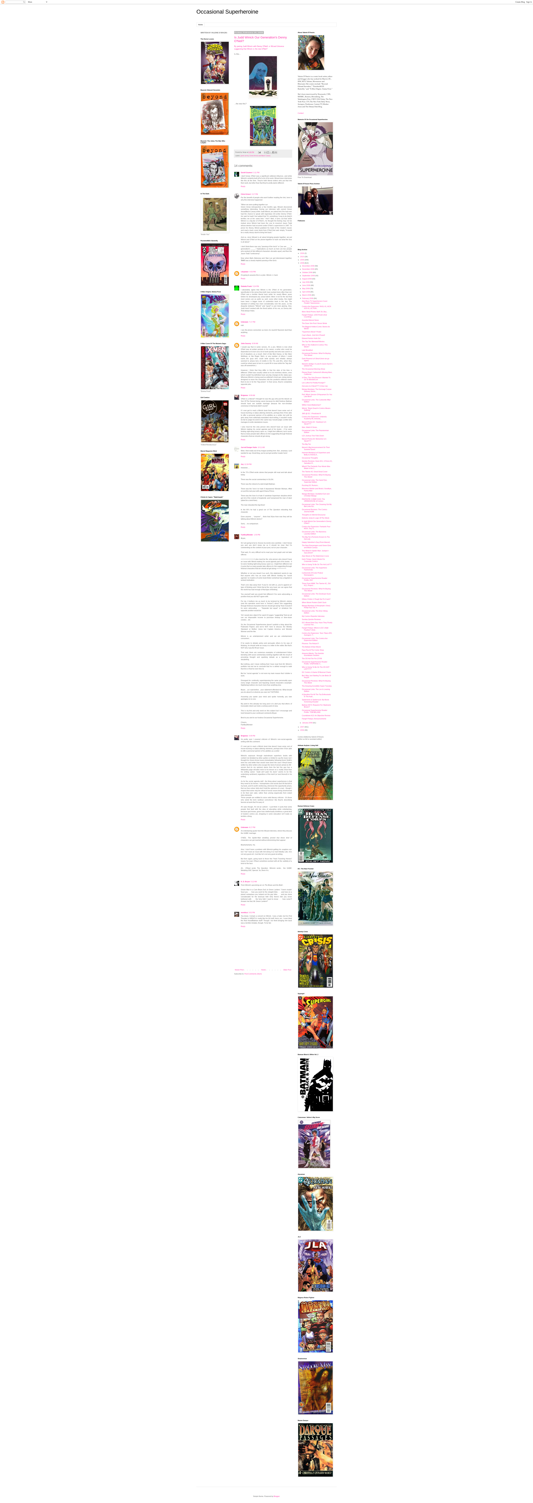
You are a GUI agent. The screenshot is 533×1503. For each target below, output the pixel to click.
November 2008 (308, 269)
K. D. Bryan (245, 882)
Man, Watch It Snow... (310, 427)
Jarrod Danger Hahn (249, 447)
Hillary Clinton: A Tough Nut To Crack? (316, 599)
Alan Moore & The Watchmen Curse (315, 556)
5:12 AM (254, 882)
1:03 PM (257, 535)
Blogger (277, 1496)
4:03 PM (252, 272)
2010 (302, 257)
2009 (302, 260)
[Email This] (265, 152)
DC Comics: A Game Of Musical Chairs (316, 672)
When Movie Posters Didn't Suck (314, 602)
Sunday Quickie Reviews (311, 619)
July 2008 (306, 282)
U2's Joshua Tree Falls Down (313, 436)
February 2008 (308, 298)
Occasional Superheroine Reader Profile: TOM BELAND (314, 711)
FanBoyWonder (247, 535)
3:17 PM (255, 194)
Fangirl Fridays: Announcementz (314, 719)
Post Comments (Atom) (253, 974)
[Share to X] (270, 152)
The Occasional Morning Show (313, 369)
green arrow (245, 155)
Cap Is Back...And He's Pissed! (313, 335)
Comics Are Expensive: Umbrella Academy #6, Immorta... (314, 418)
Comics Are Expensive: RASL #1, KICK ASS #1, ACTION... (316, 307)
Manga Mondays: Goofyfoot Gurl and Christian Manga (316, 495)
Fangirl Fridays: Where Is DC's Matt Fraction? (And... (315, 629)
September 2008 (308, 276)
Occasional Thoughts (310, 458)
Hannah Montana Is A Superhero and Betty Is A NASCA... (316, 454)
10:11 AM (261, 447)
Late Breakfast (307, 350)
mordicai (244, 913)
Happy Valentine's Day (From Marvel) (316, 542)
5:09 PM (252, 736)
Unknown (244, 322)
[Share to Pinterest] (276, 152)
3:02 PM (252, 913)
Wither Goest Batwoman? (311, 405)
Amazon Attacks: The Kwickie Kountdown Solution (313, 654)
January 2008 (307, 723)
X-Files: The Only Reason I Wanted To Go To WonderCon (316, 379)
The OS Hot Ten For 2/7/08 (312, 659)
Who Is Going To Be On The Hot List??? (317, 564)
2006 (302, 730)
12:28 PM (248, 464)
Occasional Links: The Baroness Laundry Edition (314, 533)
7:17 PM (252, 322)
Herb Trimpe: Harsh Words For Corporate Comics (313, 560)
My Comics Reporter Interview (313, 616)
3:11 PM (256, 173)
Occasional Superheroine (227, 12)
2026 (302, 253)
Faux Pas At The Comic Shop (313, 650)
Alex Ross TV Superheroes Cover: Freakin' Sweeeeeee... (315, 302)
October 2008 (307, 272)
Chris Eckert (246, 194)
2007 (302, 727)
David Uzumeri (246, 173)
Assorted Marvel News (310, 320)
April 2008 (306, 292)
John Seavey (246, 343)
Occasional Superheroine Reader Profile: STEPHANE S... (314, 663)
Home (200, 25)
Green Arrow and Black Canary (260, 155)
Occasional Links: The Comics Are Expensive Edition (315, 639)
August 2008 (307, 279)
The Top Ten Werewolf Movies (313, 342)
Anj (242, 464)
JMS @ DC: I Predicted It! (311, 414)
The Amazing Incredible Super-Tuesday (317, 686)
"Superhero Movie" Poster (311, 332)
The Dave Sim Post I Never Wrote (314, 323)
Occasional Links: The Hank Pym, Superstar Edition (314, 481)
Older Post (287, 970)
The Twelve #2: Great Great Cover (314, 472)
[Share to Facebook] (273, 152)
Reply (243, 186)
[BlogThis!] (268, 152)
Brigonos (244, 395)
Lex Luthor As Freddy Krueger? (313, 383)
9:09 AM (252, 395)
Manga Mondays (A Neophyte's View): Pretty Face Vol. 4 (316, 607)
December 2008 (308, 266)
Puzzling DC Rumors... (310, 485)
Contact (301, 113)
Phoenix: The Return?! (310, 644)
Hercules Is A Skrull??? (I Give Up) (315, 386)
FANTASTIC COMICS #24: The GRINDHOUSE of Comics (313, 500)
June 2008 (306, 285)
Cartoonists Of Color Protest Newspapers (312, 574)
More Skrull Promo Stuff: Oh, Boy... (315, 312)
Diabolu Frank (246, 286)
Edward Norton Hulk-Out (311, 338)
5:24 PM (256, 286)
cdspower (245, 272)
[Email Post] (259, 152)
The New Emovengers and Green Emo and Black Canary (316, 546)
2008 (302, 263)
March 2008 (307, 295)
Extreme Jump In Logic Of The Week (315, 518)
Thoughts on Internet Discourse (313, 515)
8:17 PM (252, 827)
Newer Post (239, 970)
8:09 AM (255, 343)
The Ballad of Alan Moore (311, 647)
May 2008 (306, 289)
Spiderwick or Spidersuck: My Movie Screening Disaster (315, 701)
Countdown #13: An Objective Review (316, 716)
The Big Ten (306, 444)
